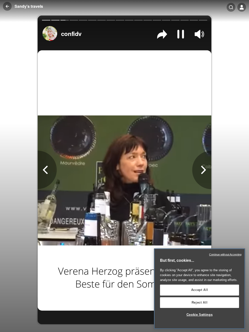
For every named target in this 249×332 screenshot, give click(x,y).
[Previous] (47, 170)
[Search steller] (231, 7)
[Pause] (180, 34)
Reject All (200, 302)
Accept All (199, 290)
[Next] (201, 170)
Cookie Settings (200, 314)
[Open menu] (241, 7)
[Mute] (199, 34)
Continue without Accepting (225, 254)
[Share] (162, 34)
